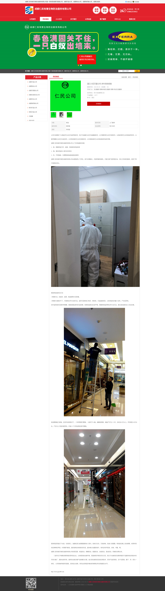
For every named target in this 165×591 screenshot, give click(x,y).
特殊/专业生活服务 (116, 89)
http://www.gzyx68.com (57, 571)
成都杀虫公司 (33, 99)
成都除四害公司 (33, 103)
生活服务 (96, 89)
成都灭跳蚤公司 (33, 90)
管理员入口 (83, 584)
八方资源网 (71, 584)
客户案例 (103, 19)
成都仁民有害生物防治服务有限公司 (99, 582)
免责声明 (77, 584)
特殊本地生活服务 (105, 89)
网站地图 (90, 584)
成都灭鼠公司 (33, 82)
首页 (129, 77)
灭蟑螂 (31, 116)
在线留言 (98, 103)
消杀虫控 (31, 120)
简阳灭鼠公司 (33, 112)
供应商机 (46, 19)
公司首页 (33, 19)
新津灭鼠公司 (33, 107)
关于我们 (73, 19)
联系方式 (132, 19)
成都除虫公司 (33, 86)
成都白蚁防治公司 (34, 95)
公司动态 (88, 19)
